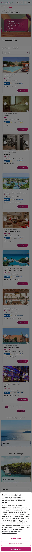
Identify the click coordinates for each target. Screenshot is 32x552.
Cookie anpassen (16, 538)
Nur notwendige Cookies (16, 543)
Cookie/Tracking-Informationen (9, 533)
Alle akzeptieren (16, 549)
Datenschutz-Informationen (8, 531)
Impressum (18, 531)
